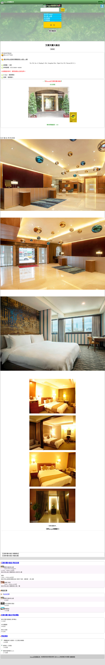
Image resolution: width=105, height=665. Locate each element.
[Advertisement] (52, 36)
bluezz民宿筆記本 (9, 2)
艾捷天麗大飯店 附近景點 (10, 615)
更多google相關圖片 (53, 529)
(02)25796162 (7, 53)
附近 (101, 2)
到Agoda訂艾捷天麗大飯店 (53, 81)
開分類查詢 (52, 31)
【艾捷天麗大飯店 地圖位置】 (11, 555)
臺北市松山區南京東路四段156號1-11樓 (16, 59)
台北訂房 (6, 594)
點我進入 (10, 77)
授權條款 (72, 657)
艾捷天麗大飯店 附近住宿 (10, 563)
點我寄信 (11, 75)
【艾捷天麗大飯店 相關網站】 (11, 553)
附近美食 (4, 636)
